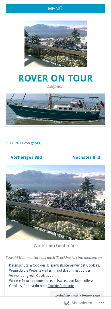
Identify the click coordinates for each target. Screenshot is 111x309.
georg (35, 143)
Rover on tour (55, 78)
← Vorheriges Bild (24, 157)
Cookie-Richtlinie (61, 286)
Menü (55, 8)
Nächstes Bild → (89, 157)
